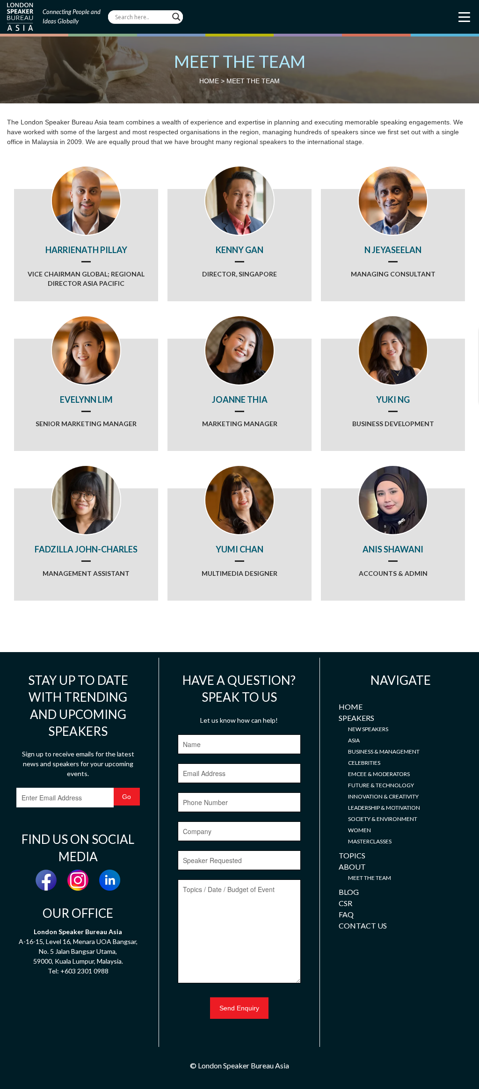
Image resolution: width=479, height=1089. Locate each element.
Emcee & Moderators (379, 773)
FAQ (346, 914)
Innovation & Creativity (383, 796)
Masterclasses (370, 841)
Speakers (356, 717)
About (352, 866)
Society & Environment (382, 818)
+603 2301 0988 (84, 971)
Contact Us (363, 925)
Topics (352, 855)
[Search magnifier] (176, 16)
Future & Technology (381, 785)
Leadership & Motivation (384, 807)
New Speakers (368, 729)
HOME (209, 81)
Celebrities (364, 762)
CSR (345, 903)
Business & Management (384, 751)
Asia (354, 740)
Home (351, 706)
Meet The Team (369, 877)
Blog (349, 891)
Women (359, 830)
